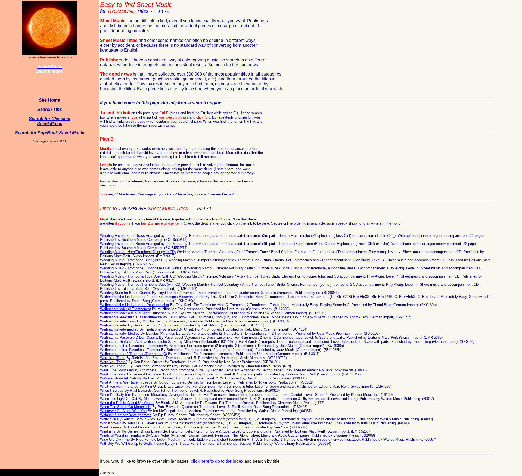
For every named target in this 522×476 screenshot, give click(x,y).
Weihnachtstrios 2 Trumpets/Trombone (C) (133, 354)
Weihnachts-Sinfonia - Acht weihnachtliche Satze (138, 342)
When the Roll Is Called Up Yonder (127, 403)
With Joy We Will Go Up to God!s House (132, 443)
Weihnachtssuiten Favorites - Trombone (131, 346)
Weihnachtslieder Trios (118, 321)
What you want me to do (119, 386)
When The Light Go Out (118, 399)
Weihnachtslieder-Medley (119, 333)
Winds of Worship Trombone (122, 435)
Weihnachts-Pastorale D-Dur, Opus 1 (129, 337)
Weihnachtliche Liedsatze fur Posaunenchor (134, 305)
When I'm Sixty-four (115, 395)
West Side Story (113, 374)
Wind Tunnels (111, 427)
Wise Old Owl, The (115, 439)
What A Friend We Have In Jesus (126, 382)
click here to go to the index (217, 461)
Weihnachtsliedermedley (119, 329)
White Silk (108, 419)
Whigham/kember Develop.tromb (125, 415)
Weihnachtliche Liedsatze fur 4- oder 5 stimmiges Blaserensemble (152, 297)
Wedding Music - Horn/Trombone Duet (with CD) (138, 252)
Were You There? (113, 362)
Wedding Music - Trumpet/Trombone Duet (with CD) (140, 284)
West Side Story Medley (119, 370)
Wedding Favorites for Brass (122, 236)
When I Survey (111, 390)
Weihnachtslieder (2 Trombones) (125, 309)
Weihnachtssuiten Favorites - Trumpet (130, 350)
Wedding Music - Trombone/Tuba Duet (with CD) (138, 276)
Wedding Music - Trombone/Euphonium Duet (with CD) (143, 268)
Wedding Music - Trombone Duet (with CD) (133, 260)
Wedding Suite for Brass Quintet (125, 293)
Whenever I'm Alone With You (123, 411)
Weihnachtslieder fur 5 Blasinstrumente (131, 317)
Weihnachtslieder (113, 325)
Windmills (107, 431)
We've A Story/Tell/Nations (121, 378)
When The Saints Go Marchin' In (125, 407)
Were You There (112, 358)
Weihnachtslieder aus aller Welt (125, 313)
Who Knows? (110, 423)
